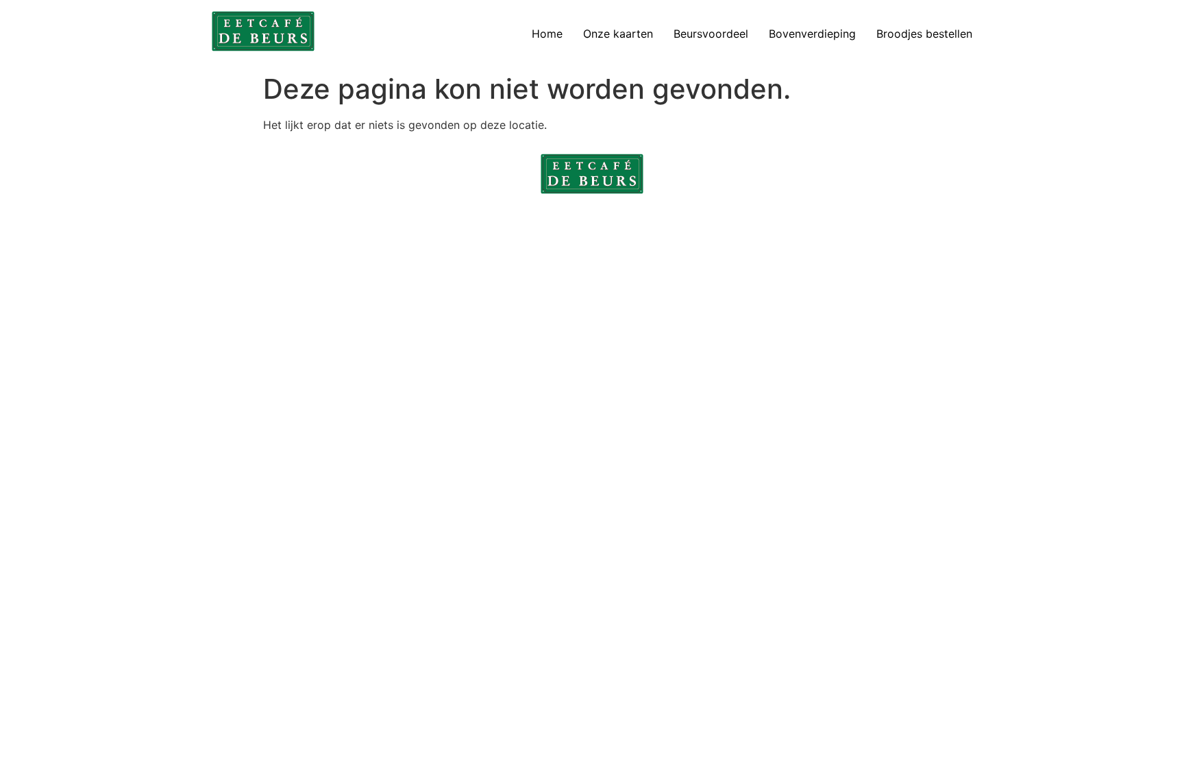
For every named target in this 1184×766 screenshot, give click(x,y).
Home (547, 33)
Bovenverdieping (812, 33)
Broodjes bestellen (924, 33)
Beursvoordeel (711, 33)
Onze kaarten (618, 33)
